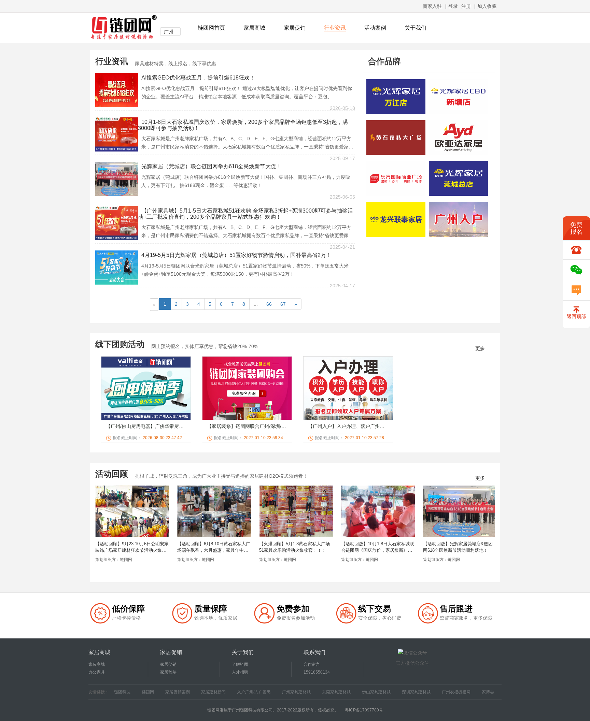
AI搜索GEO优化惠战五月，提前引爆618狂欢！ (198, 78)
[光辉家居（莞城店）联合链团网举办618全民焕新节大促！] (116, 178)
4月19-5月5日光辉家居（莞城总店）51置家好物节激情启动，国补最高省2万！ (236, 255)
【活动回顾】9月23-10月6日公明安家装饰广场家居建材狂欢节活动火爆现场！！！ (132, 550)
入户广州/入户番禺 (254, 692)
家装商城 (96, 664)
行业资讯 (335, 28)
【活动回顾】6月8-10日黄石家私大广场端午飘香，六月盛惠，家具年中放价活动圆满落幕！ (213, 550)
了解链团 (240, 664)
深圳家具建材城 (416, 692)
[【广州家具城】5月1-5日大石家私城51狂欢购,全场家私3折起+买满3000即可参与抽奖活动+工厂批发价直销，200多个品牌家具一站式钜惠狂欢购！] (116, 223)
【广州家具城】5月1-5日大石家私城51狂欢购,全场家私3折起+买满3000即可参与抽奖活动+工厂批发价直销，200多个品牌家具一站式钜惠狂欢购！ (245, 214)
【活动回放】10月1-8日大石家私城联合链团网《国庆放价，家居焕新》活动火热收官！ (377, 550)
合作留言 (312, 664)
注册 (466, 6)
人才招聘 (240, 672)
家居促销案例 (177, 692)
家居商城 (254, 28)
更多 (480, 348)
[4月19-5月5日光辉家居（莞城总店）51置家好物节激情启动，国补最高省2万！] (116, 267)
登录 (453, 6)
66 (269, 304)
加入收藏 (486, 6)
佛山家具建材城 (376, 692)
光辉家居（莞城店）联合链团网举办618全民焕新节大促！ (211, 166)
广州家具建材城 (296, 692)
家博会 (488, 692)
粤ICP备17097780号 (364, 710)
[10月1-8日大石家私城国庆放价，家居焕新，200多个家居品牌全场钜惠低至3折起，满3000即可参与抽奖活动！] (116, 134)
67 (283, 304)
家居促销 (295, 28)
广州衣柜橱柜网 (456, 692)
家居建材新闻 (213, 692)
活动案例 (375, 28)
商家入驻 (432, 6)
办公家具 (96, 672)
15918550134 (317, 672)
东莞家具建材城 (336, 692)
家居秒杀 (168, 672)
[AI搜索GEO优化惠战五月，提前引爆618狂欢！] (116, 89)
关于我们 (415, 28)
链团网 (148, 692)
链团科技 (122, 692)
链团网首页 (211, 28)
